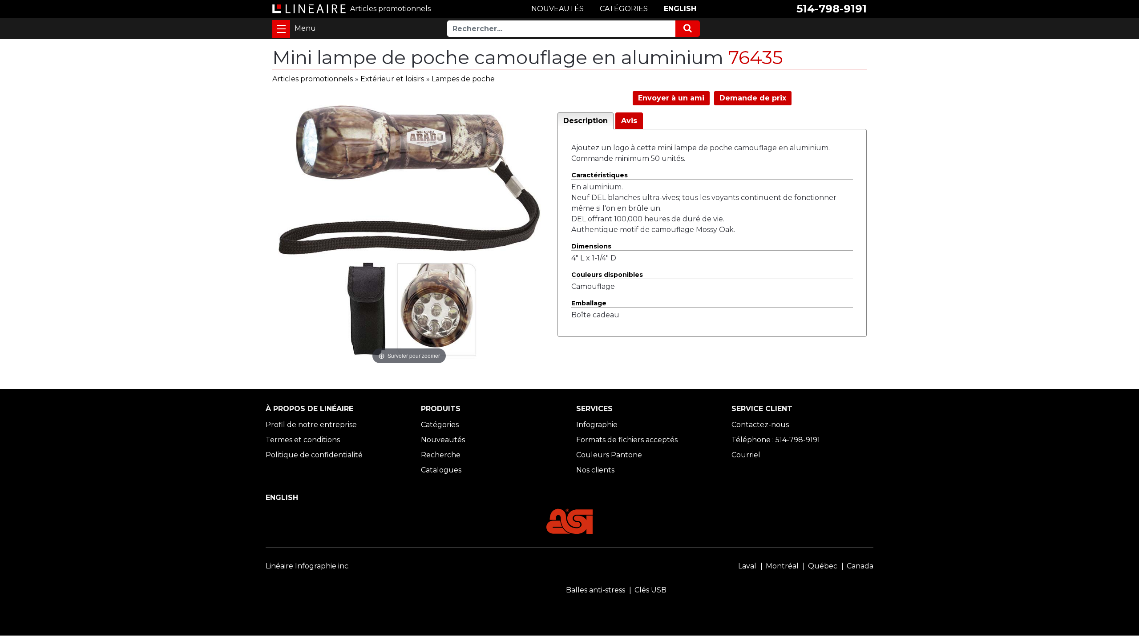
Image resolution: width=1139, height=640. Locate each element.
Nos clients (595, 470)
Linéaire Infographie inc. (308, 566)
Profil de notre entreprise (311, 424)
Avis (629, 120)
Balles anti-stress (595, 590)
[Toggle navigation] (281, 29)
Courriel (745, 455)
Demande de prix (752, 98)
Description (585, 120)
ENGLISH (680, 8)
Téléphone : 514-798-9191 (775, 440)
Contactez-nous (760, 424)
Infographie (597, 424)
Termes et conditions (303, 440)
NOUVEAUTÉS (557, 8)
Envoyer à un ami (671, 98)
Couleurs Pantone (609, 455)
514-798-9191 (831, 8)
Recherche (440, 455)
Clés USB (650, 590)
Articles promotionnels (312, 79)
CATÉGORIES (624, 8)
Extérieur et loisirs (392, 79)
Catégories (440, 424)
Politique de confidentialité (314, 455)
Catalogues (441, 470)
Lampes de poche (463, 79)
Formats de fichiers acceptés (627, 440)
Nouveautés (443, 440)
